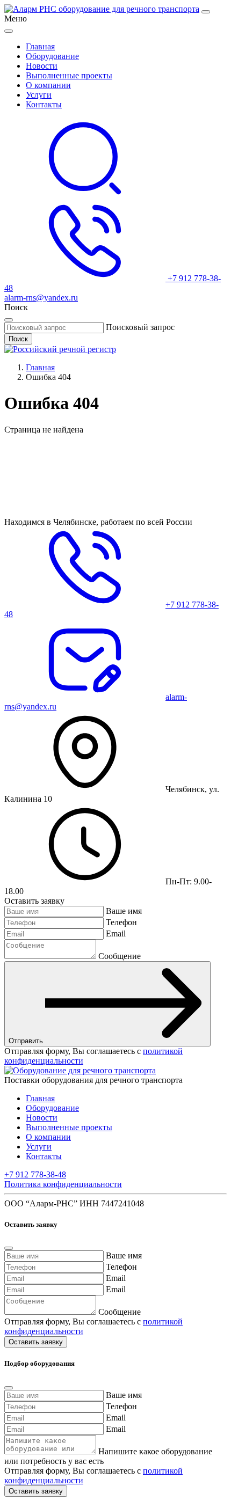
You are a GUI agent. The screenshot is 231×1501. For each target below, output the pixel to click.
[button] (84, 195)
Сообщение (119, 956)
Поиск (18, 339)
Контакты (44, 104)
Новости (41, 65)
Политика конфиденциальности (63, 1184)
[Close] (8, 31)
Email (116, 933)
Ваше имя (124, 911)
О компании (48, 85)
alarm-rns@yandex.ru (41, 297)
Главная (40, 46)
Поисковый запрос (140, 327)
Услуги (39, 94)
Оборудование (52, 56)
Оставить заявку (36, 1342)
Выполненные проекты (69, 75)
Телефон (121, 922)
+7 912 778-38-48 (35, 1174)
